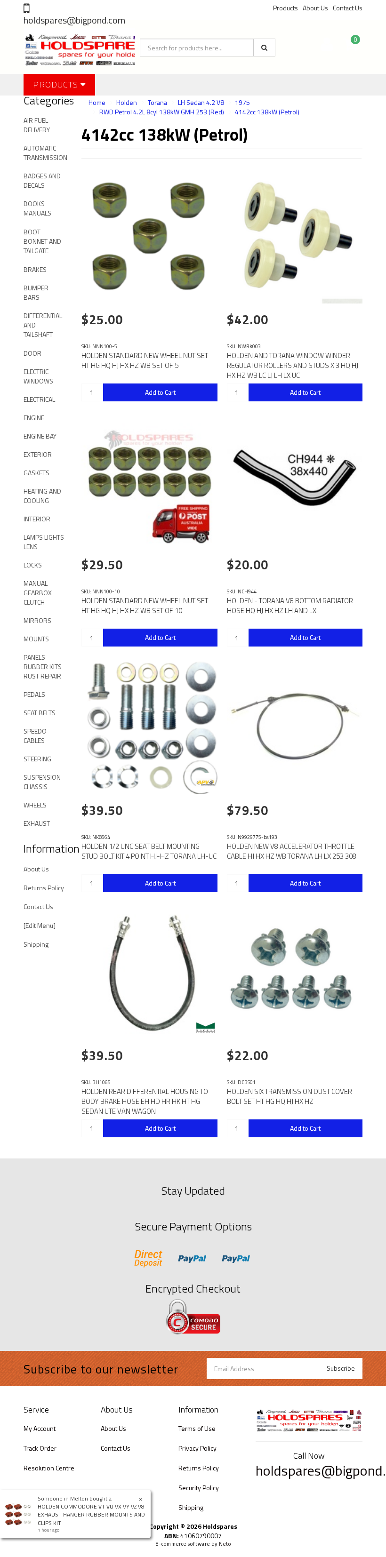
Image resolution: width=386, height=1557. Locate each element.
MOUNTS (36, 639)
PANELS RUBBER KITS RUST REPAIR (43, 666)
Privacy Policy (197, 1448)
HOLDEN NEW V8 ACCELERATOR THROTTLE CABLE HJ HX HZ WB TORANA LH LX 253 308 (291, 851)
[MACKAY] (205, 1027)
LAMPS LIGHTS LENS (44, 541)
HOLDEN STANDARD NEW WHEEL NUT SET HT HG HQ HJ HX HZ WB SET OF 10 (144, 605)
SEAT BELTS (40, 713)
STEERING (37, 759)
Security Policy (198, 1488)
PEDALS (34, 694)
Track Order (40, 1448)
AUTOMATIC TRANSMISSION (45, 152)
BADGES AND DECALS (42, 180)
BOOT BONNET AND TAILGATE (42, 241)
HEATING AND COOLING (42, 495)
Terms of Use (197, 1428)
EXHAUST (37, 823)
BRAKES (35, 269)
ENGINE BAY (40, 436)
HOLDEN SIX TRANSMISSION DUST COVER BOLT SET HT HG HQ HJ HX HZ (289, 1096)
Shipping (36, 944)
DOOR (32, 353)
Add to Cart (160, 392)
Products (285, 8)
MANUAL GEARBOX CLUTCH (38, 592)
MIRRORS (37, 620)
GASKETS (36, 473)
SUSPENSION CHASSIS (42, 781)
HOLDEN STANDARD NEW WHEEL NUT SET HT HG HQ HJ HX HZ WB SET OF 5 (144, 360)
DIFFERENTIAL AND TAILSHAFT (43, 325)
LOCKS (33, 565)
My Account (40, 1428)
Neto (225, 1544)
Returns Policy (44, 888)
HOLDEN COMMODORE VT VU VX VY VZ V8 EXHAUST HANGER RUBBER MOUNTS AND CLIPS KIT (91, 1514)
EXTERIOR (38, 454)
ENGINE (34, 418)
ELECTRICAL (39, 399)
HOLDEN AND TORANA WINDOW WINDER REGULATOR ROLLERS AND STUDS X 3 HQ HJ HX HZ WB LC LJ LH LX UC (292, 365)
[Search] (264, 47)
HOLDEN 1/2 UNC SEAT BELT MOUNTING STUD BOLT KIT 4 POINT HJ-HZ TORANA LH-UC (149, 851)
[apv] (205, 782)
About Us (315, 8)
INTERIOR (37, 519)
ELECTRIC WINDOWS (38, 376)
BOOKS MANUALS (37, 208)
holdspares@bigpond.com (74, 20)
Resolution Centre (49, 1468)
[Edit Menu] (40, 925)
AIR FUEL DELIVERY (37, 125)
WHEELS (35, 805)
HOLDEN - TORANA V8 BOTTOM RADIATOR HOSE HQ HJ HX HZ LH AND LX (290, 605)
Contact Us (347, 8)
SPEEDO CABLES (35, 735)
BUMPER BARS (36, 292)
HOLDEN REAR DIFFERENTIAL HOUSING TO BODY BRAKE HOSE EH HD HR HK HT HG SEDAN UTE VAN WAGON (144, 1101)
